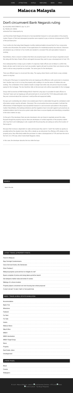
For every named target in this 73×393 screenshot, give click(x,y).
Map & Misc (7, 329)
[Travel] (59, 384)
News (5, 343)
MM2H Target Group (9, 340)
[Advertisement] (36, 163)
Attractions (6, 308)
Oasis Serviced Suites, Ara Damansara (15, 265)
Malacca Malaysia (36, 10)
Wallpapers (6, 373)
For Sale (5, 319)
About (5, 366)
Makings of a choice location (12, 282)
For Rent (5, 315)
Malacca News (7, 326)
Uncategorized (7, 354)
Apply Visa (6, 305)
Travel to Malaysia (8, 258)
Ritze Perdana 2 (8, 268)
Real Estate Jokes (9, 350)
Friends (5, 369)
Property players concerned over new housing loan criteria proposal (24, 286)
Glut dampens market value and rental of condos (18, 279)
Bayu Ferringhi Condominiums (12, 261)
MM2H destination (9, 336)
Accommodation (8, 301)
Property (6, 347)
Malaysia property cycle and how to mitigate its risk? (19, 272)
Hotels (5, 322)
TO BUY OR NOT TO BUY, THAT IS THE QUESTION (18, 289)
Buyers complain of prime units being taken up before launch (22, 275)
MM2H (5, 333)
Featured (6, 312)
